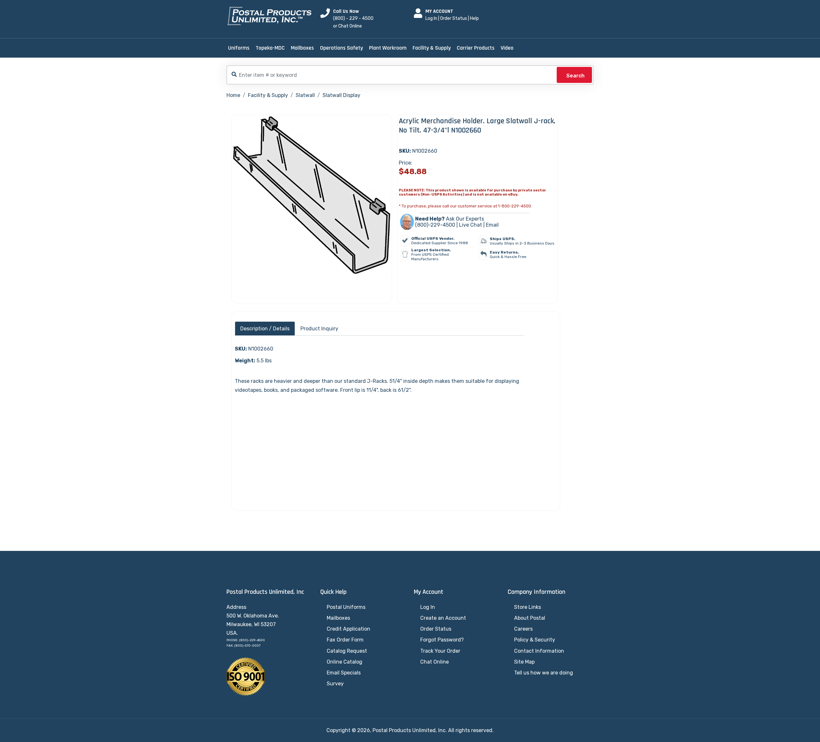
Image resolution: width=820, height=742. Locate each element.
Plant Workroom (387, 48)
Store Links (527, 607)
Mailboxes (302, 48)
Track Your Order (440, 651)
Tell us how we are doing (543, 673)
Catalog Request (347, 651)
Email (492, 225)
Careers (523, 629)
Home (233, 95)
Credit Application (348, 629)
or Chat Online (347, 26)
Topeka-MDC (270, 48)
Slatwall (305, 95)
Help (474, 18)
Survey (335, 684)
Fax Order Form (345, 640)
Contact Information (539, 651)
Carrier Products (476, 48)
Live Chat (470, 225)
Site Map (524, 662)
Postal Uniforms (346, 607)
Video (507, 48)
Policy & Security (534, 640)
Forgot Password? (442, 640)
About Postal (529, 618)
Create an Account (443, 618)
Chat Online (434, 662)
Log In (431, 18)
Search (575, 76)
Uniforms (239, 48)
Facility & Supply (432, 48)
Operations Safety (341, 48)
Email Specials (344, 673)
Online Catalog (344, 662)
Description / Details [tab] (265, 329)
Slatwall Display (341, 95)
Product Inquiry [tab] (319, 329)
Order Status (453, 18)
